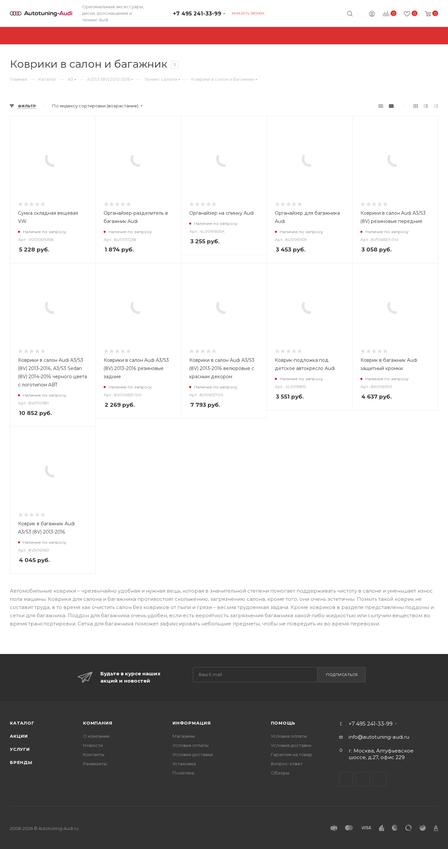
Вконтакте (346, 779)
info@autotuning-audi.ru (379, 737)
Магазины (184, 736)
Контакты (93, 754)
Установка (184, 763)
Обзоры (280, 772)
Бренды (21, 762)
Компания (97, 723)
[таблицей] (436, 105)
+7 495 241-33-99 (197, 14)
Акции (19, 736)
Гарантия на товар (291, 754)
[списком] (425, 105)
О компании (96, 736)
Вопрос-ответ (287, 763)
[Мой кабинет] (372, 15)
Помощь (283, 723)
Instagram (380, 779)
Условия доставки (193, 754)
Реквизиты (95, 763)
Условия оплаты (191, 745)
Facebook (363, 779)
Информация (192, 723)
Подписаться (342, 674)
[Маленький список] (380, 105)
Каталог (22, 723)
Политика (183, 772)
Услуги (20, 749)
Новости (93, 745)
